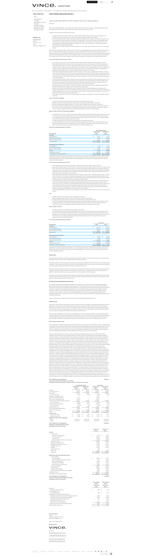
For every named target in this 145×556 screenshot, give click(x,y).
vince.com (73, 329)
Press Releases (48, 10)
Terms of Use (59, 551)
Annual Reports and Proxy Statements (40, 23)
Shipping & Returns (76, 551)
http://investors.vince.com (100, 318)
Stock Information (38, 19)
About (35, 16)
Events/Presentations (38, 25)
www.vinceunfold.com (104, 329)
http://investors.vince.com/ (89, 298)
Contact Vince (67, 551)
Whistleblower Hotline (39, 28)
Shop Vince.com (92, 2)
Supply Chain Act (51, 551)
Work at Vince (90, 551)
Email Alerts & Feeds (38, 29)
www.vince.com (84, 330)
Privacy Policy (43, 551)
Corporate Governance (39, 26)
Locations (83, 551)
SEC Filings (36, 20)
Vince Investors (39, 10)
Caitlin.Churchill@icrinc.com (55, 518)
